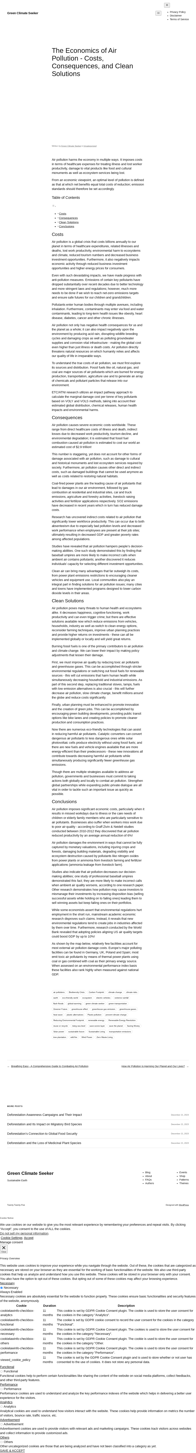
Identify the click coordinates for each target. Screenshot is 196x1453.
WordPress (184, 1205)
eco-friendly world (70, 998)
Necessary (11, 1287)
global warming (74, 1003)
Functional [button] (7, 1367)
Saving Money (133, 1026)
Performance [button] (9, 1384)
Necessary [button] (7, 1283)
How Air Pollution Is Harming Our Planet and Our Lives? (153, 1066)
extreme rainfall (121, 998)
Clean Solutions (69, 222)
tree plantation (59, 1037)
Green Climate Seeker (22, 13)
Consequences (68, 218)
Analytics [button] (6, 1402)
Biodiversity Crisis (77, 992)
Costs (62, 213)
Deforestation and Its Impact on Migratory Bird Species (44, 1124)
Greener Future (60, 1009)
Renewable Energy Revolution (121, 1020)
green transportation (118, 1003)
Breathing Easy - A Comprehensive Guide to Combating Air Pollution (49, 1066)
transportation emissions (120, 1031)
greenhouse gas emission (103, 1009)
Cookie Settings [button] (12, 1238)
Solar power (58, 1031)
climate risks (131, 992)
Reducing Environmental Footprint (68, 1020)
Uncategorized (90, 146)
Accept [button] (28, 1238)
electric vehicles (103, 998)
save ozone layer (97, 1026)
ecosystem (87, 998)
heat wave (58, 1015)
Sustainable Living (97, 1031)
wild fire (73, 1037)
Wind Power (86, 1037)
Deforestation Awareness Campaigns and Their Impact (44, 1115)
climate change (115, 992)
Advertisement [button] (10, 1420)
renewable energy (96, 1020)
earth (55, 998)
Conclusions (66, 226)
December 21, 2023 (180, 1115)
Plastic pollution (94, 1015)
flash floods (58, 1003)
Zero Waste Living (105, 1037)
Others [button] (4, 1437)
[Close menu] (167, 5)
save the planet (116, 1026)
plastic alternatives (75, 1015)
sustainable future (76, 1031)
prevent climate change (116, 1015)
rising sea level (78, 1026)
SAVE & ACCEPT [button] (12, 1450)
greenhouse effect (80, 1009)
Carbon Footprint (96, 992)
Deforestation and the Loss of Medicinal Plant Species (44, 1143)
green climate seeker (95, 1003)
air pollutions (59, 992)
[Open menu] (158, 13)
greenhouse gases (128, 1009)
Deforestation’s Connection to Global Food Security (42, 1133)
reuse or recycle (60, 1026)
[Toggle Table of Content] (54, 206)
